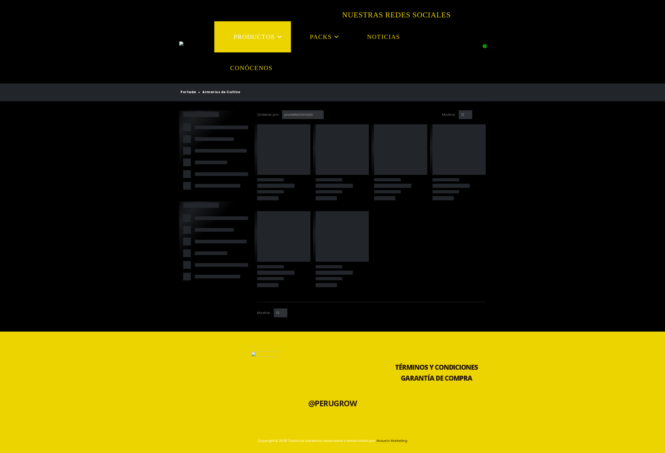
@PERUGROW (332, 403)
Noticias (383, 36)
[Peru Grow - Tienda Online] (187, 52)
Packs (321, 36)
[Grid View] (477, 114)
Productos (254, 36)
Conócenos (251, 68)
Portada (188, 92)
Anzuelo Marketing (391, 440)
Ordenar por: (268, 114)
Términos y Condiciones (436, 367)
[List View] (483, 114)
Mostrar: (449, 114)
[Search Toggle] (480, 56)
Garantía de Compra (436, 378)
